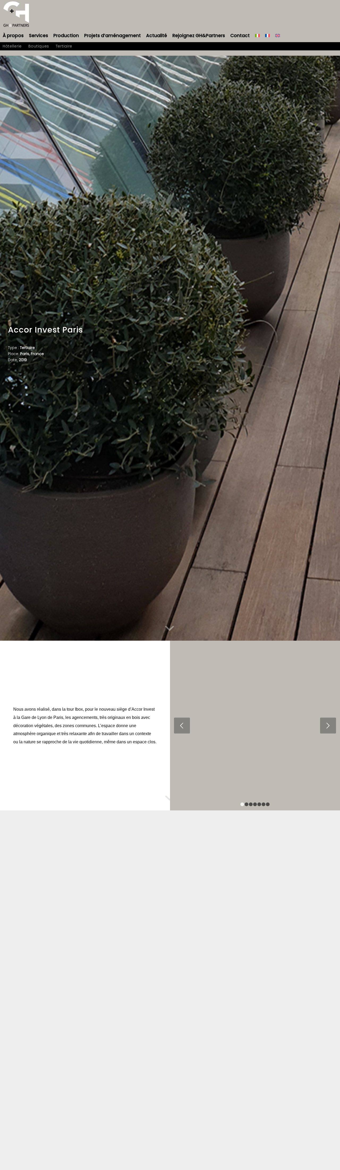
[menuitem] (13, 35)
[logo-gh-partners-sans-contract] (16, 14)
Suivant (328, 726)
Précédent (182, 726)
